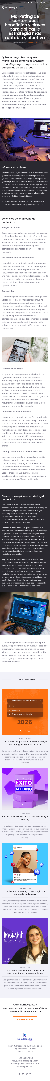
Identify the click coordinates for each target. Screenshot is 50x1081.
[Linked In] (35, 2)
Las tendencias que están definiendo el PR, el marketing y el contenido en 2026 (25, 743)
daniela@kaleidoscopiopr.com (25, 1063)
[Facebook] (24, 2)
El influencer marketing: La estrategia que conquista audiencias (25, 893)
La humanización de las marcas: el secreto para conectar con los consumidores (25, 972)
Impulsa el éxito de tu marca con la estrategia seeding (25, 818)
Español (42, 2)
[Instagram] (32, 2)
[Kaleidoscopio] (10, 7)
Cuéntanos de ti (25, 1019)
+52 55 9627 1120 (25, 1058)
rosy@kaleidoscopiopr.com (25, 1060)
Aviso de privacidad (25, 1066)
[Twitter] (28, 2)
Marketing (33, 42)
